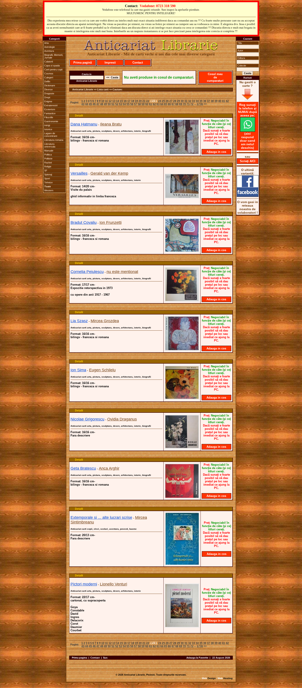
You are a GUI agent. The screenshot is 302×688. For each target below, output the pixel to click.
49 (105, 104)
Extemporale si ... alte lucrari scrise (101, 517)
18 (132, 101)
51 (113, 104)
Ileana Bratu (111, 124)
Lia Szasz (79, 321)
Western (48, 190)
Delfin (47, 81)
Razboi (48, 162)
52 (116, 104)
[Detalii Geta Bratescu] (182, 497)
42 (227, 101)
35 (201, 101)
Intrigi (47, 125)
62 (154, 104)
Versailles (79, 173)
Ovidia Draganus (122, 419)
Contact (137, 62)
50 (109, 104)
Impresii (110, 62)
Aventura (49, 51)
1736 (200, 104)
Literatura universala (49, 145)
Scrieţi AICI (247, 161)
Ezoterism (49, 109)
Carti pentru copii (53, 69)
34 (197, 101)
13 (113, 101)
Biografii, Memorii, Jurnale (53, 56)
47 (97, 104)
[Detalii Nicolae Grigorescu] (182, 447)
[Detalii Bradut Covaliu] (182, 251)
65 (165, 104)
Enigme (48, 101)
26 (167, 101)
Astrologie (49, 47)
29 (178, 101)
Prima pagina (79, 657)
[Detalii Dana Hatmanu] (182, 153)
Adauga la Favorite (197, 657)
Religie (47, 166)
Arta (46, 43)
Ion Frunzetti (110, 222)
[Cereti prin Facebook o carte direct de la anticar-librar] (247, 196)
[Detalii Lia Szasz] (182, 349)
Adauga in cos (216, 151)
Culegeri (48, 77)
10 (102, 101)
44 (86, 104)
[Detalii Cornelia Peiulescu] (182, 300)
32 (189, 101)
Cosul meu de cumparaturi (215, 77)
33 (193, 101)
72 (191, 104)
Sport (47, 178)
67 (173, 104)
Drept (47, 97)
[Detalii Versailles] (182, 197)
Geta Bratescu (83, 468)
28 (174, 101)
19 (136, 101)
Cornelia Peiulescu (87, 271)
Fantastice (49, 113)
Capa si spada (52, 65)
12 (110, 101)
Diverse (48, 89)
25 (163, 101)
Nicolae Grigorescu (87, 419)
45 (90, 104)
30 (182, 101)
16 (125, 101)
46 (94, 104)
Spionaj (48, 174)
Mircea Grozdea (105, 321)
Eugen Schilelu (102, 370)
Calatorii (48, 61)
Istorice (48, 129)
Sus (105, 657)
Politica (48, 154)
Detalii (79, 115)
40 (219, 101)
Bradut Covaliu (84, 222)
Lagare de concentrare (50, 134)
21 (143, 101)
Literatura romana (53, 140)
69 (180, 104)
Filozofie (48, 117)
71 (188, 104)
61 (150, 104)
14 (117, 101)
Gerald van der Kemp (109, 173)
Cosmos (48, 73)
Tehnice (48, 182)
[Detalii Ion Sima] (182, 398)
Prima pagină (82, 62)
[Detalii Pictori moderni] (182, 626)
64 (161, 104)
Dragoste (49, 93)
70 (184, 104)
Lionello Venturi (113, 584)
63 (158, 104)
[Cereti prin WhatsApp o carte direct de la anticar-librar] (247, 130)
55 (128, 104)
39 (216, 101)
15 (121, 101)
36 (204, 101)
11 (106, 101)
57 (135, 104)
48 (101, 104)
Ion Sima (78, 370)
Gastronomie (51, 121)
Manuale (48, 150)
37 (208, 101)
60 (146, 104)
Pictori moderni (84, 584)
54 (124, 104)
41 (223, 101)
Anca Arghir (109, 468)
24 (159, 101)
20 (140, 101)
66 (169, 104)
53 (120, 104)
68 (176, 104)
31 (185, 101)
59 (143, 104)
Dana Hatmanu (84, 124)
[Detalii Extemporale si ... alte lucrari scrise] (182, 564)
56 (131, 104)
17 (128, 101)
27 (170, 101)
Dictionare (49, 85)
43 (82, 104)
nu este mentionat (122, 271)
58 (139, 104)
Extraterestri (50, 105)
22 (147, 101)
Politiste (48, 158)
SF (45, 170)
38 (212, 101)
